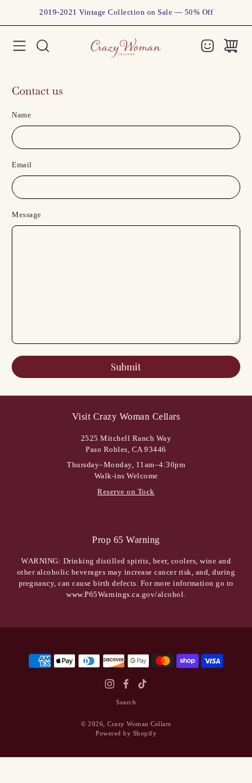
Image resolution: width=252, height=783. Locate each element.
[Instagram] (109, 684)
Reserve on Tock (126, 492)
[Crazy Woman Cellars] (126, 45)
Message (27, 215)
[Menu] (19, 45)
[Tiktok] (142, 684)
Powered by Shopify (126, 733)
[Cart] (231, 45)
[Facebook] (126, 684)
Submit (126, 366)
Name (21, 115)
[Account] (207, 45)
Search (126, 702)
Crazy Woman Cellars (139, 723)
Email (22, 165)
